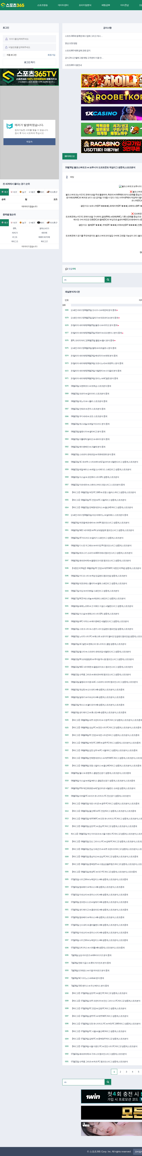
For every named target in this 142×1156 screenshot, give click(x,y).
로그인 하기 (29, 62)
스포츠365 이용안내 (73, 65)
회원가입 (51, 55)
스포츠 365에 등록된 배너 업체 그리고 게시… (84, 36)
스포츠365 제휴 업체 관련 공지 (77, 50)
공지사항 (107, 27)
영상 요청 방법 (71, 43)
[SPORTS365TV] (12, 5)
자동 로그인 (11, 55)
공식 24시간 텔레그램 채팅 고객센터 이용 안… (84, 58)
